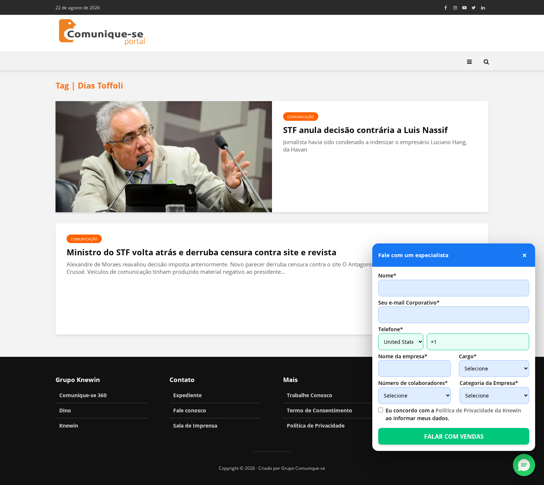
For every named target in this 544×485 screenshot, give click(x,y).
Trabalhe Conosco (309, 395)
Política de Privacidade (316, 425)
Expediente (187, 395)
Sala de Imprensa (195, 425)
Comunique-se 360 (83, 395)
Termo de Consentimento (319, 410)
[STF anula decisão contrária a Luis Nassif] (164, 156)
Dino (65, 410)
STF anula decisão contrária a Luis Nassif (365, 129)
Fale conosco (189, 410)
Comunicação (300, 116)
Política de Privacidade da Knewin (478, 410)
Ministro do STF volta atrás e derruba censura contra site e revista (201, 252)
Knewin (68, 425)
